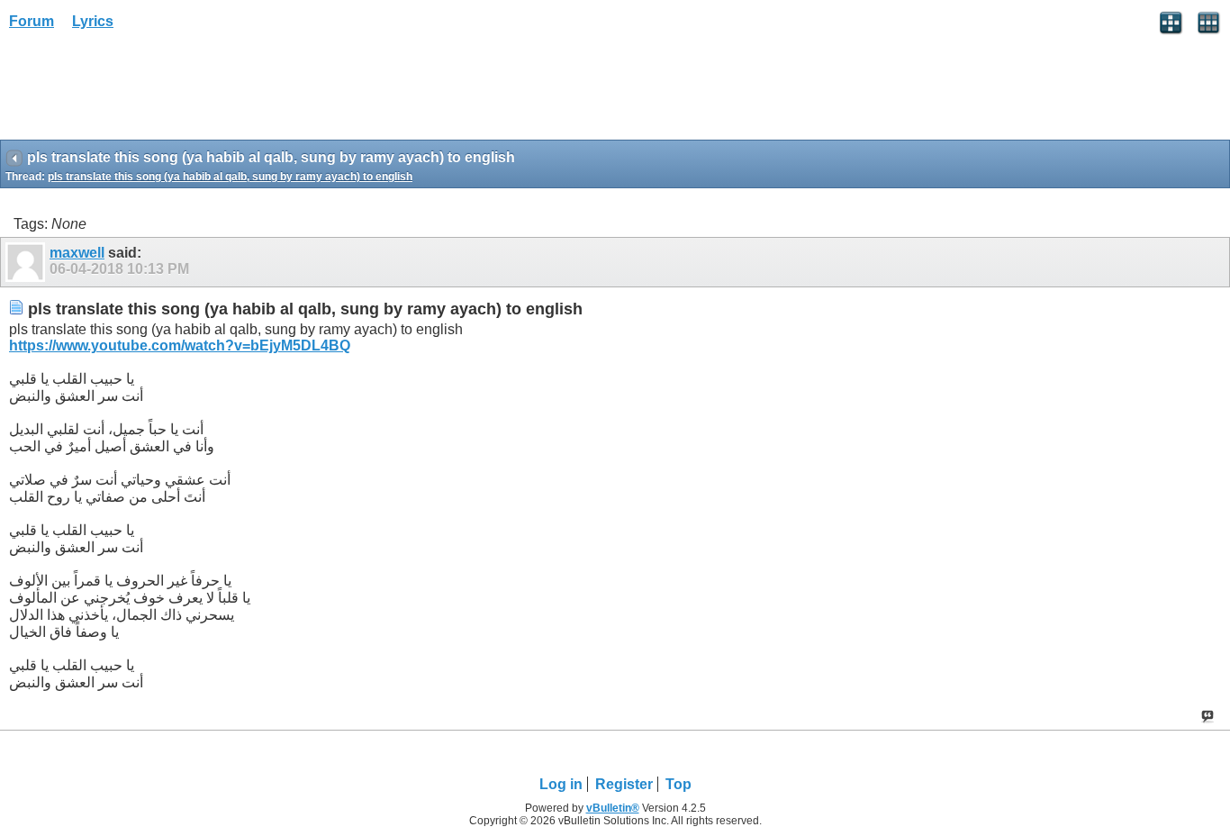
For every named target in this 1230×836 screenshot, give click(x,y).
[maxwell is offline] (27, 262)
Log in (561, 784)
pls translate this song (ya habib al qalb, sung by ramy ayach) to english (230, 176)
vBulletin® (612, 808)
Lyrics (92, 21)
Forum (31, 21)
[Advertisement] (144, 91)
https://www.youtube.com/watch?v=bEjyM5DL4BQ (179, 345)
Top (678, 784)
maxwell (77, 252)
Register (624, 784)
